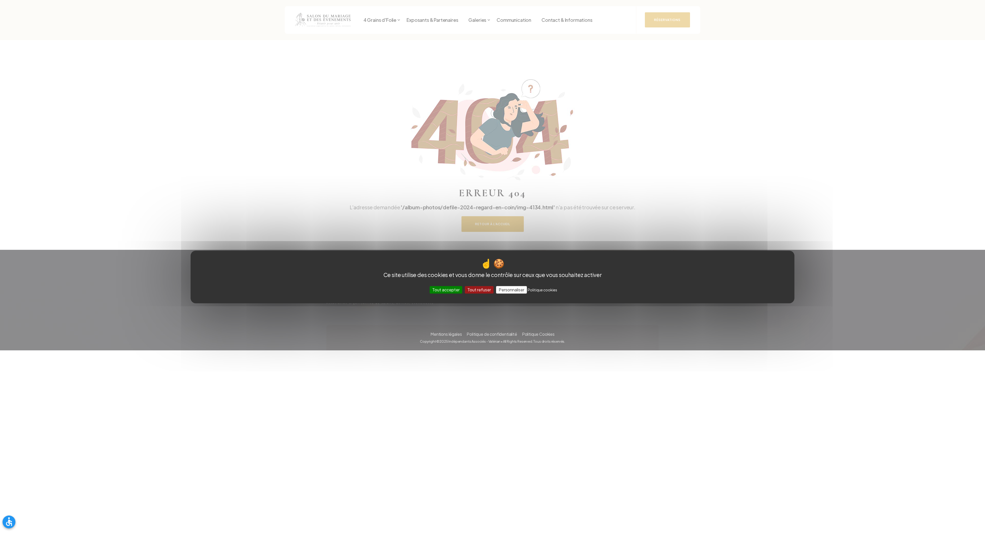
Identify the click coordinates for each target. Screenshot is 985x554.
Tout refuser (479, 289)
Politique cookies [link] (542, 290)
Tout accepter (446, 289)
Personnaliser (511, 289)
